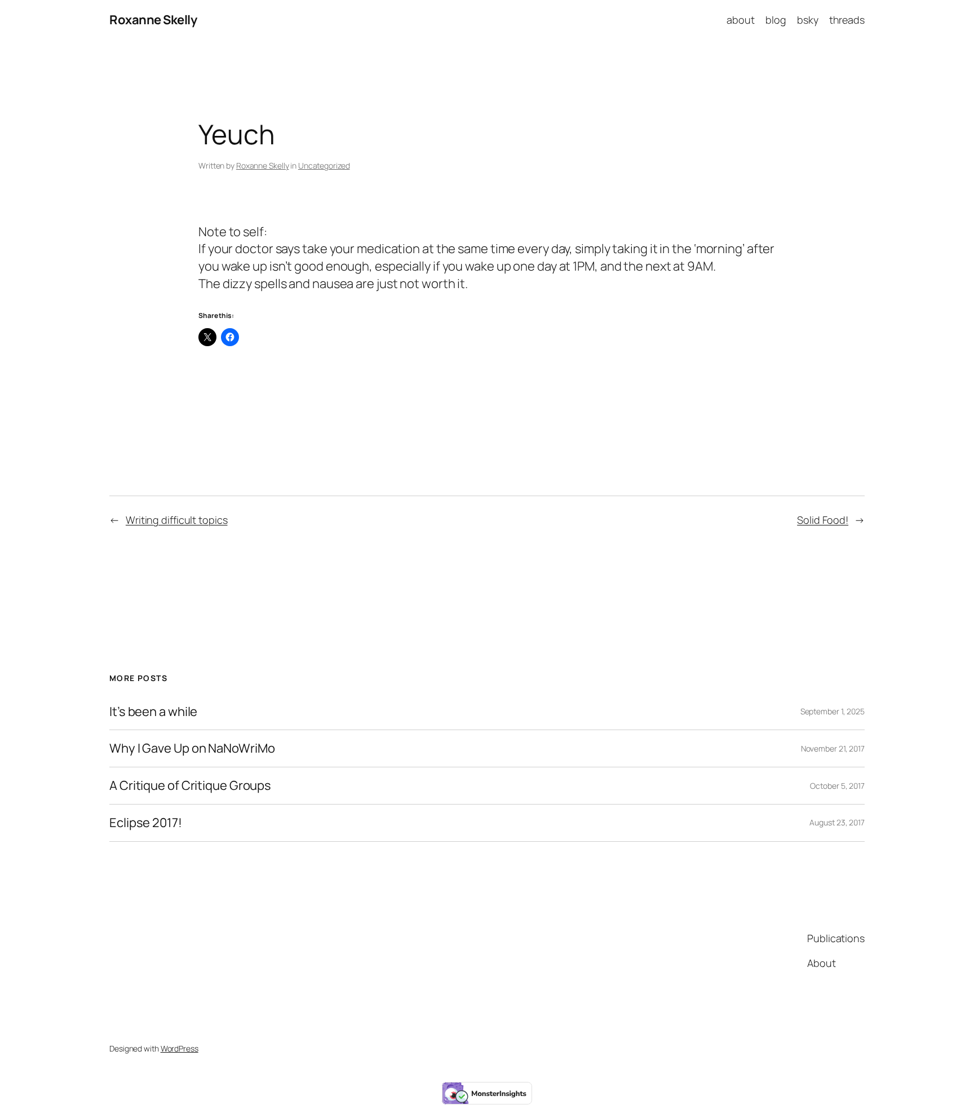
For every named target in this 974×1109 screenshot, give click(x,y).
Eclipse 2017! (145, 823)
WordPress (179, 1048)
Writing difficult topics (177, 520)
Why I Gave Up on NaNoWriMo (192, 748)
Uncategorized (324, 165)
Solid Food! (822, 520)
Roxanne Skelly (153, 19)
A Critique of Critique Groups (190, 786)
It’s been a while (153, 712)
